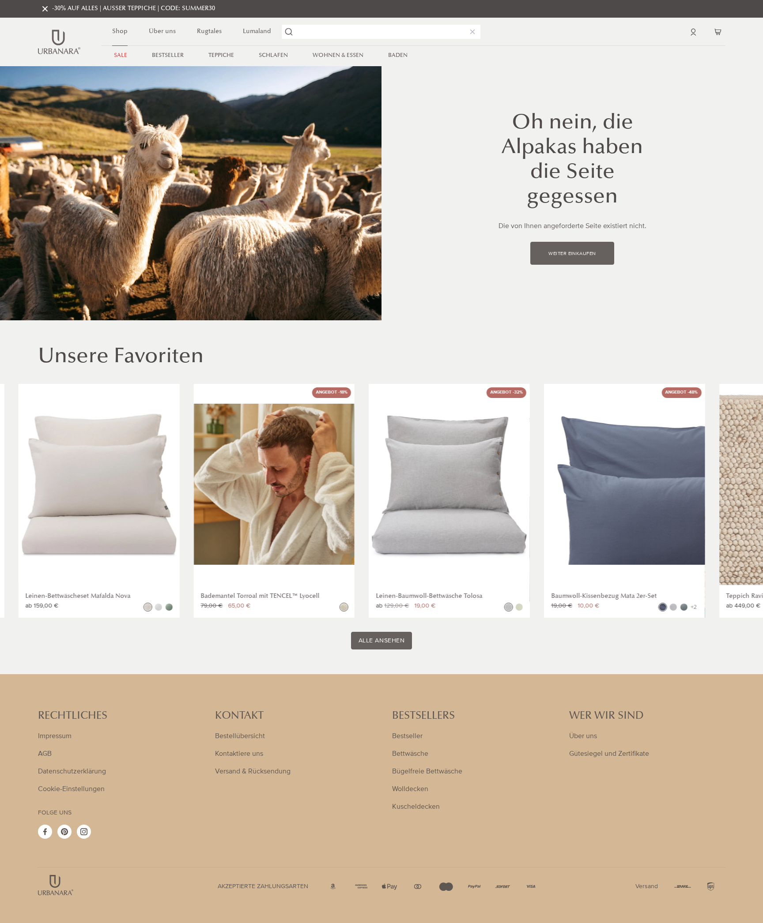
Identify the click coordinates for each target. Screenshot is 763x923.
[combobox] (381, 32)
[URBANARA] (59, 42)
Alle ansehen (382, 641)
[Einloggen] (693, 32)
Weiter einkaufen (572, 254)
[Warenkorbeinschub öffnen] (718, 32)
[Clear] (470, 31)
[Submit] (289, 31)
